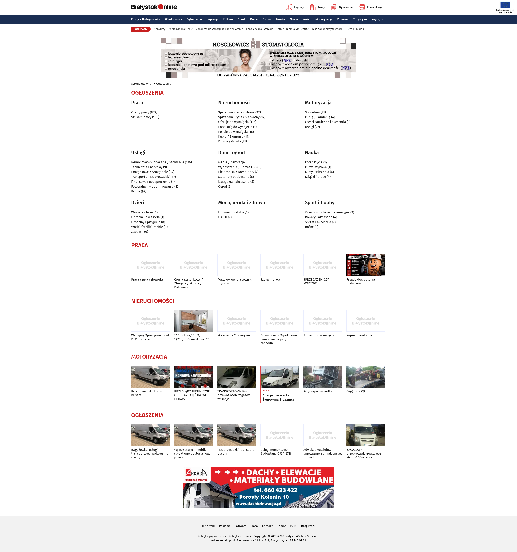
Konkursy (159, 29)
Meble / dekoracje (231, 162)
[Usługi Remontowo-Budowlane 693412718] (279, 435)
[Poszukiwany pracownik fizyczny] (236, 265)
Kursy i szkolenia (317, 172)
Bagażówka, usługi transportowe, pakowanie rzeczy (149, 453)
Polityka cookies (240, 536)
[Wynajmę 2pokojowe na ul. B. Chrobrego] (150, 321)
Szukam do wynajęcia (319, 335)
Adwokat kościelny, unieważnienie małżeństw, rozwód (322, 453)
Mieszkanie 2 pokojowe (234, 335)
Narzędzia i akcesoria (234, 182)
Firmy (321, 7)
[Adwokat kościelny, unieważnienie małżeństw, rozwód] (322, 435)
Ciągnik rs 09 (355, 391)
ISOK (293, 526)
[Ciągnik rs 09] (365, 377)
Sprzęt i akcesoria (318, 222)
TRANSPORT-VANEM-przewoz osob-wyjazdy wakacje (233, 395)
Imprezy (299, 7)
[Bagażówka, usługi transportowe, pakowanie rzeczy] (150, 435)
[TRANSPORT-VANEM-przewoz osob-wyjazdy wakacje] (236, 377)
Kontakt (267, 526)
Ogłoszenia (346, 7)
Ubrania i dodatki (231, 212)
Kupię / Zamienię (231, 136)
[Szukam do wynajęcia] (322, 321)
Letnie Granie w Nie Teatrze (292, 29)
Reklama (225, 526)
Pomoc (281, 526)
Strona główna (141, 83)
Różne (135, 191)
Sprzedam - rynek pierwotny (239, 117)
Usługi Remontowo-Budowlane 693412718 (276, 451)
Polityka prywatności (212, 536)
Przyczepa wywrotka (318, 391)
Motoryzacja (323, 19)
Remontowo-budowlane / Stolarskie (157, 162)
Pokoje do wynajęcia (233, 132)
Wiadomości (173, 19)
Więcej (376, 19)
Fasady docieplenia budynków (360, 281)
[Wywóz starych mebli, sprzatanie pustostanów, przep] (193, 435)
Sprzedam (312, 112)
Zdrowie (342, 19)
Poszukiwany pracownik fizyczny (234, 281)
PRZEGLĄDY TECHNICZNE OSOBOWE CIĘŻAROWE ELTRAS (192, 395)
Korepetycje (314, 162)
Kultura (228, 19)
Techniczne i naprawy (146, 167)
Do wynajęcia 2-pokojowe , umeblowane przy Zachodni (279, 339)
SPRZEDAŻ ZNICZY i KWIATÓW (317, 281)
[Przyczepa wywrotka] (322, 377)
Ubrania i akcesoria (145, 217)
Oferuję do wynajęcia (233, 122)
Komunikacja (374, 7)
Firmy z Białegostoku (145, 19)
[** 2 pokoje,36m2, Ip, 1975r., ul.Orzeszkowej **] (193, 321)
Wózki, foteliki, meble (147, 227)
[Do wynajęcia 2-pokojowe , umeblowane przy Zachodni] (279, 321)
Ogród (222, 186)
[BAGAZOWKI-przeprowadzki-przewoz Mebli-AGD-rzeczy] (365, 435)
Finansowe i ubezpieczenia (150, 182)
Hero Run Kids (355, 29)
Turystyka (360, 19)
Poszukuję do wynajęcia (235, 127)
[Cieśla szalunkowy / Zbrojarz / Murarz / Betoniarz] (193, 265)
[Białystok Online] (154, 7)
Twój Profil (308, 526)
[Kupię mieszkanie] (365, 321)
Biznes (267, 19)
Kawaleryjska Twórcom (259, 29)
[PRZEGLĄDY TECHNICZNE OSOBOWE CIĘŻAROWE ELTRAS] (193, 377)
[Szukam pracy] (279, 265)
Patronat (240, 526)
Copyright (260, 536)
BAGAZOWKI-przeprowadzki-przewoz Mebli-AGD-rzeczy (363, 453)
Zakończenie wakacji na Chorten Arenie (219, 29)
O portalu (208, 526)
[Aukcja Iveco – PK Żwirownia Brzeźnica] (280, 377)
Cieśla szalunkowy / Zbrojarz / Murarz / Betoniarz (188, 283)
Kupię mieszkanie (359, 335)
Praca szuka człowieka (147, 279)
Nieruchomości (300, 19)
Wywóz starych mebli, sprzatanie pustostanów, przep (192, 453)
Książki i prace (315, 177)
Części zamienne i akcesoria (325, 122)
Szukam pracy (141, 117)
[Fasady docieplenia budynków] (365, 265)
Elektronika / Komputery (236, 172)
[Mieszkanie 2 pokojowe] (236, 321)
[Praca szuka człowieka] (150, 265)
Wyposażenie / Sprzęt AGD (237, 167)
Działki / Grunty (229, 141)
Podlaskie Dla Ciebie (180, 29)
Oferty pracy (140, 112)
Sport (241, 19)
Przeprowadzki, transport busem (149, 393)
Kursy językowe (316, 167)
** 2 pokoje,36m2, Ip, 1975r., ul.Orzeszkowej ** (191, 337)
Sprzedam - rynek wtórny (236, 112)
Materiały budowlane (233, 177)
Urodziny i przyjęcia (145, 222)
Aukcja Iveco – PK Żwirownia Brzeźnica (278, 397)
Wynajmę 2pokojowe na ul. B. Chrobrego (150, 337)
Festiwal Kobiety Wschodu (327, 29)
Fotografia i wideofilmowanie (152, 186)
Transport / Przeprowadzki (150, 177)
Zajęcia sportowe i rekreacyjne (327, 212)
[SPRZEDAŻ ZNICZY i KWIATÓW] (322, 265)
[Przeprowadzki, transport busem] (150, 377)
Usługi (309, 127)
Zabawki (137, 232)
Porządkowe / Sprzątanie (149, 172)
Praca (254, 19)
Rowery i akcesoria (318, 217)
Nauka (280, 19)
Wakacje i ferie (142, 212)
